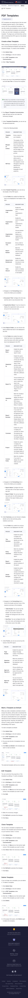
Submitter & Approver (13, 5)
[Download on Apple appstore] (15, 972)
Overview (3, 5)
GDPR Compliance (10, 988)
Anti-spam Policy (9, 983)
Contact (3, 981)
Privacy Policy (5, 986)
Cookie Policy (23, 986)
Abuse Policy (19, 988)
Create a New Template (10, 41)
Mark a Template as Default (11, 708)
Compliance (15, 981)
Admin (22, 5)
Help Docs (11, 2)
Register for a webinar (13, 944)
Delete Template (7, 877)
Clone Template (7, 824)
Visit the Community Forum (13, 934)
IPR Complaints (23, 981)
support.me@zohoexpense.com (14, 965)
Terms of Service (18, 983)
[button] (18, 2)
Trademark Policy (14, 986)
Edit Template (6, 771)
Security (9, 981)
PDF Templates (10, 15)
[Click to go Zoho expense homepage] (5, 2)
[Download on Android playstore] (13, 972)
